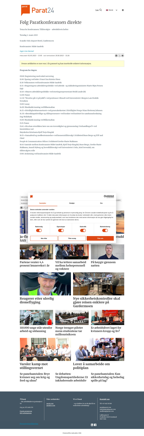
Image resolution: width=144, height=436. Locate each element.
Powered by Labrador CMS (72, 433)
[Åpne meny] (122, 10)
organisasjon (26, 197)
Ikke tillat (44, 238)
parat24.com (50, 405)
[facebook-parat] (95, 425)
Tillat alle (100, 238)
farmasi (24, 203)
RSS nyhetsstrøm (26, 413)
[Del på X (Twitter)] (119, 55)
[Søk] (98, 10)
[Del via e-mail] (122, 55)
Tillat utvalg (72, 238)
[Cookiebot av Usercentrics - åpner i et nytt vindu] (105, 196)
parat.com (49, 403)
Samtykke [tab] (42, 203)
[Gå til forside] (44, 10)
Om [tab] (101, 203)
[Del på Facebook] (116, 55)
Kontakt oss (105, 399)
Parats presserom (26, 411)
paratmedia (26, 200)
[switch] (61, 230)
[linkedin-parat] (92, 425)
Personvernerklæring (29, 424)
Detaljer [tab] (72, 203)
